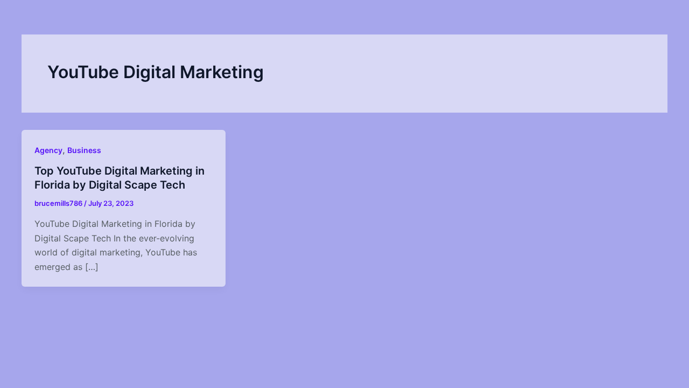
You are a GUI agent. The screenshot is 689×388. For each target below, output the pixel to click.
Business (84, 150)
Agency (48, 150)
